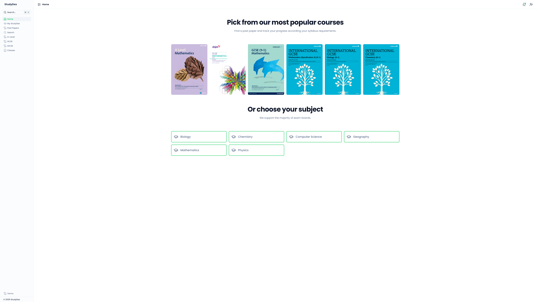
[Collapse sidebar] (39, 4)
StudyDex (10, 4)
